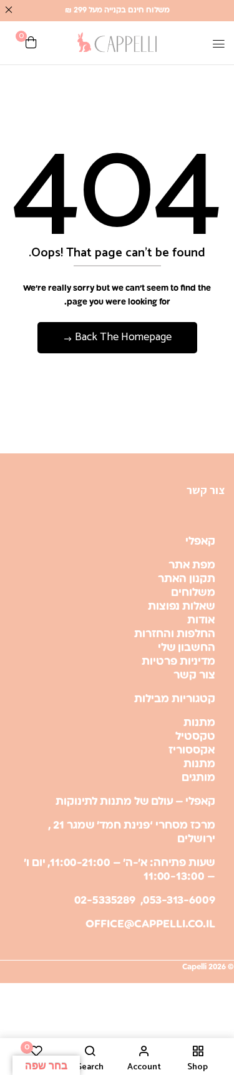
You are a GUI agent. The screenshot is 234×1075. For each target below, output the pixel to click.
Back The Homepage (122, 337)
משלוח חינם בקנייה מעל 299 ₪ (117, 10)
